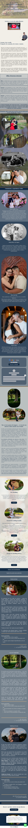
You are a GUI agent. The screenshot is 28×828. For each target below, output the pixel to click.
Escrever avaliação (14, 364)
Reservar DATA (14, 809)
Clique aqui (14, 502)
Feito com (14, 826)
